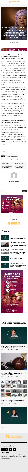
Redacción (6, 403)
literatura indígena (15, 159)
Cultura (15, 27)
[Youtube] (14, 449)
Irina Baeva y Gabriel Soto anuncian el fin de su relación (7, 166)
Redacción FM (6, 349)
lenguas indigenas (6, 159)
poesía (22, 159)
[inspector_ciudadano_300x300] (12, 212)
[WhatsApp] (19, 223)
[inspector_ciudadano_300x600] (12, 312)
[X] (12, 223)
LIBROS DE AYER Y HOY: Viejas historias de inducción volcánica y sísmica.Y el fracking (18, 265)
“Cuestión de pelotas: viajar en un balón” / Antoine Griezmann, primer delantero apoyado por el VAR (18, 244)
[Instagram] (6, 449)
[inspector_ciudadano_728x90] (14, 51)
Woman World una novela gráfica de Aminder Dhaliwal (19, 166)
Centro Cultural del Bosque (12, 156)
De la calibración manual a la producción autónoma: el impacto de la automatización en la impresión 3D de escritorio (18, 251)
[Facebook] (9, 223)
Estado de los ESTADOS (16, 258)
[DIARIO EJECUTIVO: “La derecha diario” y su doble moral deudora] (5, 237)
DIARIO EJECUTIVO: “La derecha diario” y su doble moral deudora (18, 237)
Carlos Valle (15, 42)
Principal (23, 27)
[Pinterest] (15, 223)
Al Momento (6, 27)
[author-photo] (2, 349)
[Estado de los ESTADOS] (5, 258)
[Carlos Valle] (14, 175)
